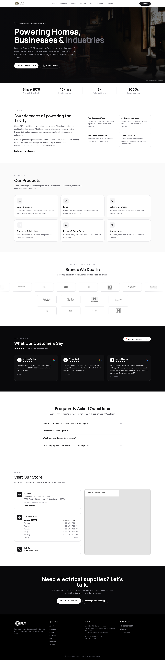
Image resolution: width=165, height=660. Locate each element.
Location (100, 4)
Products (63, 4)
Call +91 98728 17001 (26, 65)
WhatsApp (123, 629)
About (54, 4)
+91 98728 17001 (31, 550)
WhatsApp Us (52, 65)
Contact (110, 4)
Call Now (145, 4)
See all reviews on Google (138, 339)
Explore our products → (24, 151)
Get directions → (30, 506)
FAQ (91, 4)
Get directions (125, 632)
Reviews (83, 4)
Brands (73, 4)
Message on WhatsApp (95, 601)
